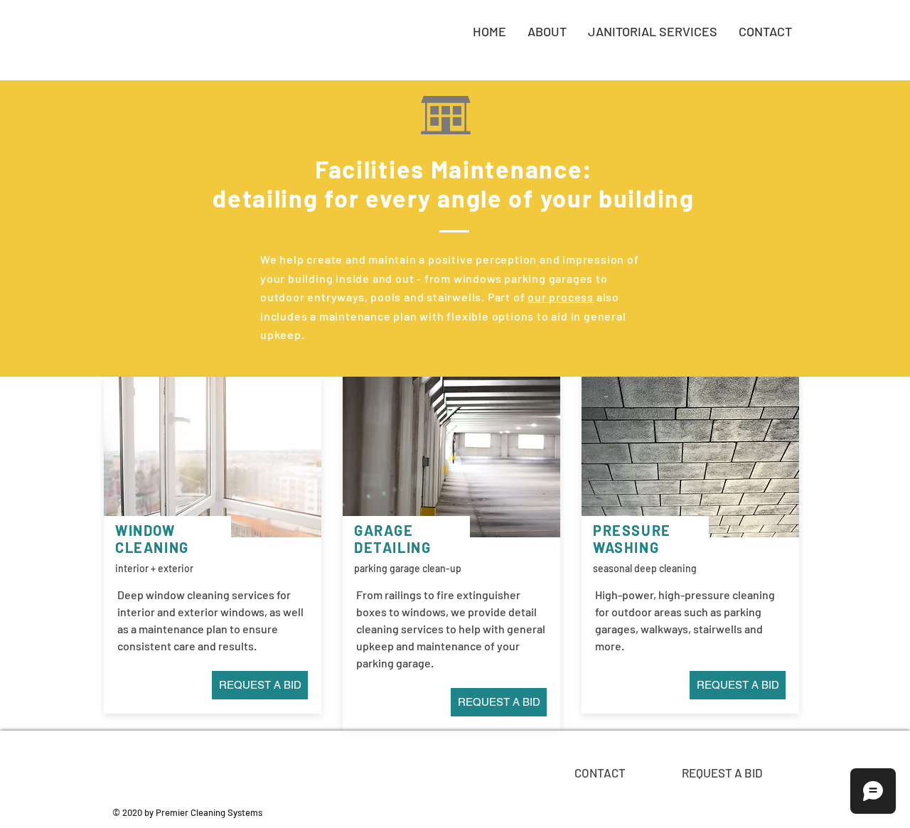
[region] (597, 771)
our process (561, 296)
